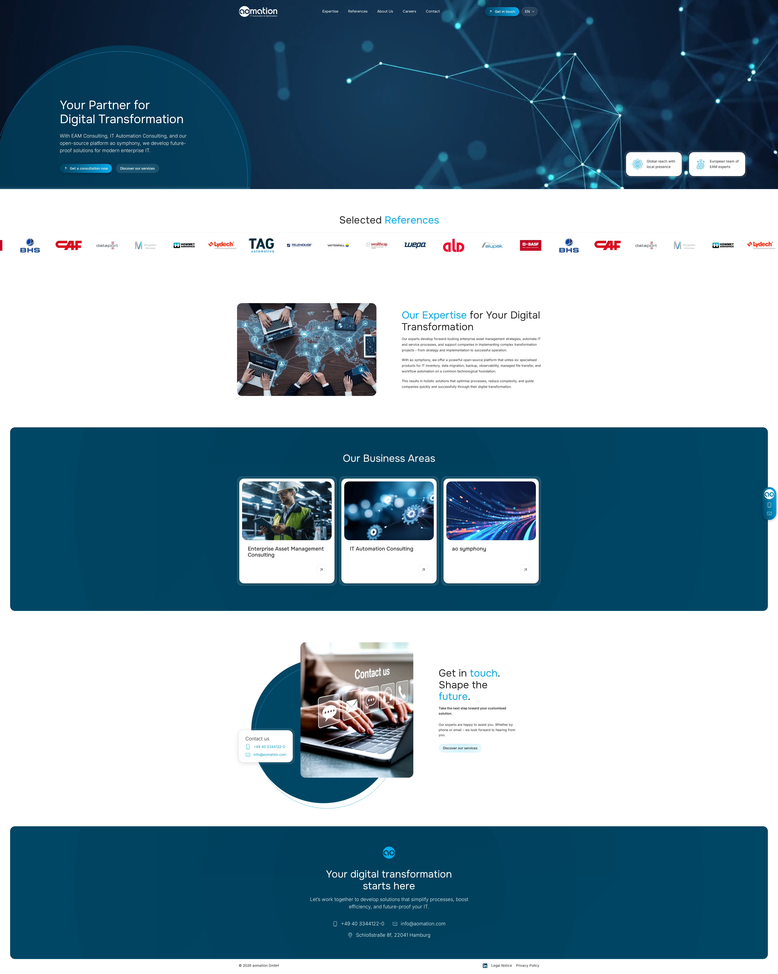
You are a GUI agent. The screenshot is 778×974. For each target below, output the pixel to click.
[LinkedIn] (485, 965)
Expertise (330, 11)
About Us (385, 11)
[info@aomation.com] (769, 513)
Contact (433, 11)
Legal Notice (501, 965)
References (358, 11)
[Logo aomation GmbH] (258, 11)
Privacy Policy (527, 965)
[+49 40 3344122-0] (769, 505)
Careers (409, 11)
